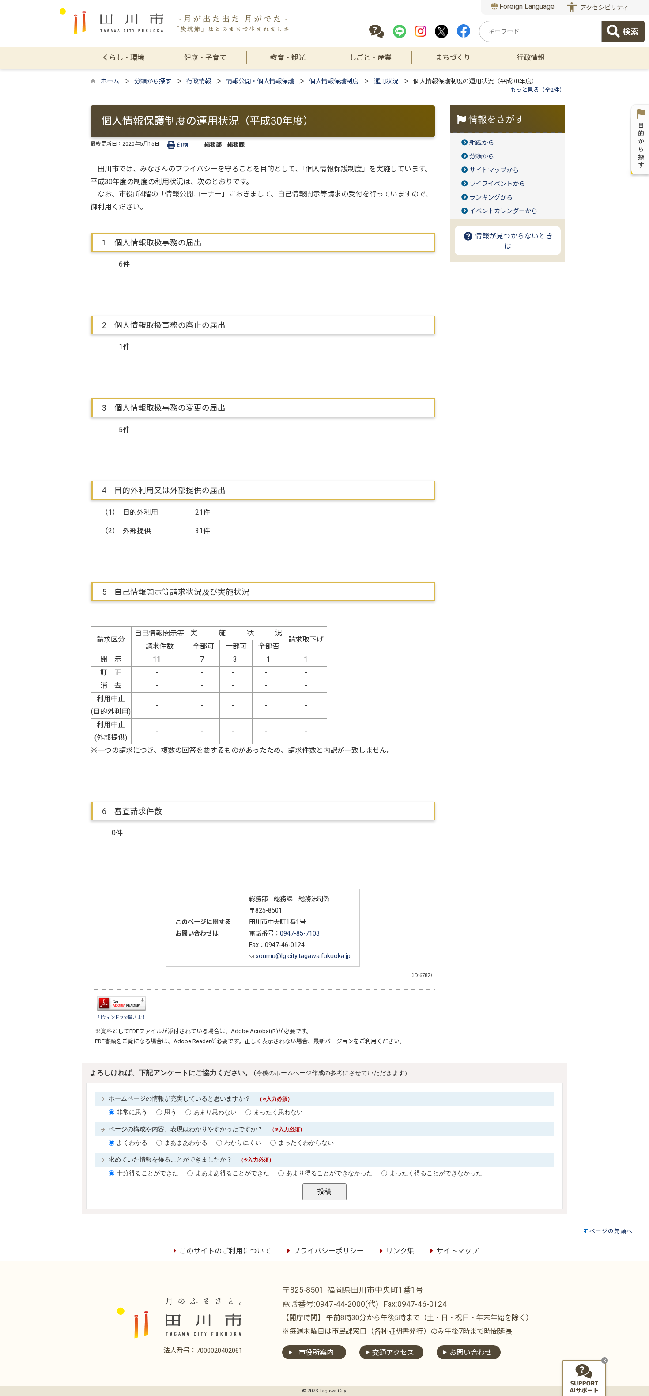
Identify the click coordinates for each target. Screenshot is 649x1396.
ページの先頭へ (611, 1231)
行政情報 (198, 81)
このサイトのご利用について (225, 1251)
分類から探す (152, 81)
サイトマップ (457, 1251)
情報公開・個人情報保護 (260, 81)
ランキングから (491, 197)
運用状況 (386, 81)
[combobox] (540, 31)
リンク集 (400, 1251)
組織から (481, 143)
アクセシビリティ (604, 7)
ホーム (110, 81)
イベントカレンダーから (503, 211)
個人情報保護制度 (333, 81)
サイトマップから (494, 170)
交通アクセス (393, 1352)
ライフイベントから (497, 184)
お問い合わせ (470, 1352)
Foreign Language (526, 6)
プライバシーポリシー (328, 1251)
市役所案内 (316, 1352)
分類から (481, 156)
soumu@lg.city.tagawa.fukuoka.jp (302, 956)
